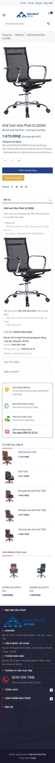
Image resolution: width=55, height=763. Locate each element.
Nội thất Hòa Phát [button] (15, 610)
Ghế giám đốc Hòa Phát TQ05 (32, 491)
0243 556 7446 (23, 677)
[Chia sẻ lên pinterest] (21, 186)
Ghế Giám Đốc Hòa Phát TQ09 (32, 529)
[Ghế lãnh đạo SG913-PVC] (41, 570)
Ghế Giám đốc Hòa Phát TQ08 (32, 510)
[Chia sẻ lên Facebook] (11, 186)
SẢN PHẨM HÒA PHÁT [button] (18, 698)
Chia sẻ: (5, 187)
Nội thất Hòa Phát (27, 311)
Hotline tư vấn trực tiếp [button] (18, 670)
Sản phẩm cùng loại (14, 552)
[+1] (26, 186)
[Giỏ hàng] (49, 13)
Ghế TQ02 (23, 471)
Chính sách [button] (11, 689)
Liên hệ (31, 3)
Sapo (33, 758)
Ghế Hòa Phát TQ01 (27, 452)
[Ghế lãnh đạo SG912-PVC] (13, 570)
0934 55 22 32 (28, 349)
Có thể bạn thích (12, 445)
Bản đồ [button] (9, 707)
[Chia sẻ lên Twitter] (16, 186)
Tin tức (23, 3)
